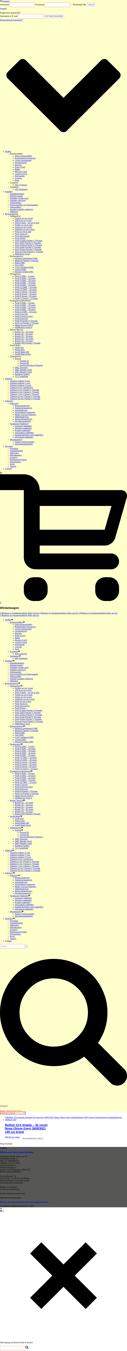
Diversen (9, 446)
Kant (17, 180)
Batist (17, 169)
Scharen (13, 457)
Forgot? (3, 9)
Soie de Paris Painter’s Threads (29, 252)
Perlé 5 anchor (21, 314)
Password (39, 5)
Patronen (9, 401)
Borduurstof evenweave (25, 158)
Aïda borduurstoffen (23, 156)
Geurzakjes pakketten (24, 433)
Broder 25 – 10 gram (24, 336)
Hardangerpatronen (23, 408)
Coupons (14, 651)
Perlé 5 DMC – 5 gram (24, 276)
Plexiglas (14, 449)
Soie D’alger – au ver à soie (27, 223)
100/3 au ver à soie (23, 221)
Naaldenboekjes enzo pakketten (29, 435)
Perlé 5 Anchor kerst (24, 316)
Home (2, 1111)
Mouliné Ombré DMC (24, 272)
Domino (18, 165)
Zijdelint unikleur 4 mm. (20, 381)
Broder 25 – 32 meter (24, 339)
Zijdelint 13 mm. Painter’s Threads (25, 397)
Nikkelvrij (14, 212)
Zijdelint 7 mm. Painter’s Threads (24, 394)
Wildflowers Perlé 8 (23, 327)
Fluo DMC (19, 265)
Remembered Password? (11, 20)
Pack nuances (21, 234)
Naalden (9, 192)
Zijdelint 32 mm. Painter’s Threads (25, 399)
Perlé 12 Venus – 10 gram (26, 299)
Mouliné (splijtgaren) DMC (26, 258)
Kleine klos (20, 350)
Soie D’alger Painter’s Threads (28, 241)
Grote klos (19, 348)
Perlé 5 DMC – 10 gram (25, 278)
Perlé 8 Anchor (21, 319)
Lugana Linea (21, 174)
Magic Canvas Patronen (25, 415)
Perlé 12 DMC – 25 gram (26, 290)
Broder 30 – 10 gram (24, 341)
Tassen (13, 466)
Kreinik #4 (24, 361)
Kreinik (18, 359)
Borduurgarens (11, 214)
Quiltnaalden (15, 203)
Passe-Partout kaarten (24, 442)
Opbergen (14, 453)
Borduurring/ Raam (18, 460)
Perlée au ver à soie (23, 225)
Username (4, 5)
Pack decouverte (22, 236)
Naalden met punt (18, 201)
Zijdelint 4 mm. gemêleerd (21, 388)
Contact (8, 469)
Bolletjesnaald (16, 196)
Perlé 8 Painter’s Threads (26, 321)
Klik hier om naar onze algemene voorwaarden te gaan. (24, 1202)
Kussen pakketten (23, 430)
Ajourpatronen (21, 410)
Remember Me (80, 5)
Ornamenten (15, 462)
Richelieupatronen (23, 421)
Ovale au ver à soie (23, 227)
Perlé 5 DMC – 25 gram (25, 281)
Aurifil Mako (15, 816)
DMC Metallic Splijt (23, 372)
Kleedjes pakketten (23, 428)
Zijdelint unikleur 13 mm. (21, 385)
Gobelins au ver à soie (25, 229)
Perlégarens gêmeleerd (20, 771)
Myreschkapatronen (23, 419)
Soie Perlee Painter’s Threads (28, 250)
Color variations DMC (24, 267)
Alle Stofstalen (21, 189)
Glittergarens (15, 828)
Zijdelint (8, 379)
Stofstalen (14, 656)
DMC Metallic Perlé (23, 370)
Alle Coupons (21, 185)
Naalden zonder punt (19, 198)
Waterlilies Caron (22, 254)
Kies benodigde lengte (32, 1138)
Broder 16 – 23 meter (24, 332)
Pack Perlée (20, 238)
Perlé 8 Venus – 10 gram (26, 294)
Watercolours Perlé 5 (24, 325)
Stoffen (8, 151)
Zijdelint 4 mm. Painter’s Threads (24, 392)
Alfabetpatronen (22, 417)
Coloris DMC (20, 270)
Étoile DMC (20, 263)
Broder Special (16, 801)
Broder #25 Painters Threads (27, 343)
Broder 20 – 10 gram (24, 334)
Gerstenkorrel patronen (25, 412)
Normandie (20, 176)
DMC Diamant (21, 368)
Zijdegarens (15, 686)
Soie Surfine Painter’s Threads (28, 245)
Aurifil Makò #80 (22, 352)
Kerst (12, 464)
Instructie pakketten (23, 426)
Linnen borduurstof (23, 160)
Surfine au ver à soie (24, 218)
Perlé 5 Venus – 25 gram (26, 292)
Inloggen (6, 1)
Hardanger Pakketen (19, 424)
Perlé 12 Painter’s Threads (27, 323)
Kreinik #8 (24, 363)
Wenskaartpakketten (24, 444)
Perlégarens (15, 744)
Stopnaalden (15, 207)
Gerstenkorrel (21, 163)
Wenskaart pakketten (24, 437)
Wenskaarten (16, 440)
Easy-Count (20, 167)
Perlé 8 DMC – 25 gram (25, 285)
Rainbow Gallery (22, 374)
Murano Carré (21, 172)
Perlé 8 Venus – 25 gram (26, 296)
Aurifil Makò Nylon (23, 354)
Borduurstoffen (16, 622)
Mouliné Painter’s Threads (26, 261)
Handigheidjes (16, 451)
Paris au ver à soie (23, 232)
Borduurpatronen (22, 406)
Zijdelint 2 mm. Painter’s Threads (24, 390)
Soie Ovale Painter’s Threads (28, 247)
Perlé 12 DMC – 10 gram (26, 287)
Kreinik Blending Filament (31, 365)
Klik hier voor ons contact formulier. (16, 1152)
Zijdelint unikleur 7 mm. (20, 383)
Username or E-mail (9, 16)
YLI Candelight (21, 376)
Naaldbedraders (17, 194)
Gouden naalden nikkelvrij (21, 209)
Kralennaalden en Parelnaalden (24, 205)
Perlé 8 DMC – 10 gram (25, 283)
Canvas (18, 178)
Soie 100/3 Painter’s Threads (28, 243)
